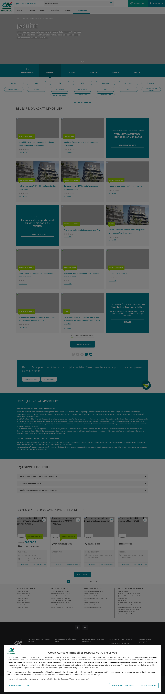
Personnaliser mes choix (123, 686)
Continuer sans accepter (18, 686)
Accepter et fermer (148, 686)
